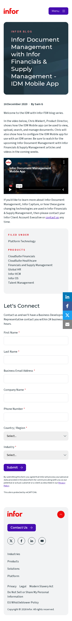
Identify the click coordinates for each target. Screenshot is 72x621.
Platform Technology (21, 241)
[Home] (11, 11)
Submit (12, 467)
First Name (11, 333)
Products (13, 561)
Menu (55, 11)
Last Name (10, 352)
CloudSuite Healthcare (22, 261)
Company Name (14, 390)
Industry (9, 447)
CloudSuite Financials (21, 256)
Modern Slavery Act (41, 586)
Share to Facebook (67, 306)
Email (67, 324)
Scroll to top (61, 514)
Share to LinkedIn (67, 296)
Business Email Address (18, 371)
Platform (13, 576)
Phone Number (13, 409)
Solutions (13, 569)
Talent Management (21, 283)
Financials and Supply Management (30, 265)
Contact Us (19, 527)
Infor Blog (21, 32)
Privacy (11, 586)
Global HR (14, 270)
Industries (13, 554)
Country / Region (14, 428)
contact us (52, 217)
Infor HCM (14, 274)
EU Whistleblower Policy (23, 602)
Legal (22, 586)
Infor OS (13, 278)
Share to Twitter (67, 315)
